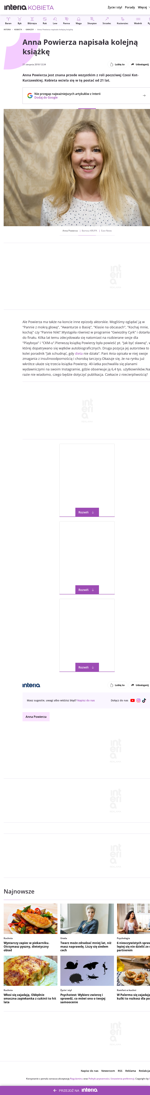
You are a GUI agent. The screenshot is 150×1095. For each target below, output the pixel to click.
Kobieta (18, 29)
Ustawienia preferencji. (122, 1078)
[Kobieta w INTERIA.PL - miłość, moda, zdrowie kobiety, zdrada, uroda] (41, 7)
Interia (7, 29)
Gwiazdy (30, 29)
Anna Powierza (36, 717)
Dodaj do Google (65, 97)
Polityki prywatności (99, 1078)
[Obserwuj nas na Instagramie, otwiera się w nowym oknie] (138, 700)
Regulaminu (76, 1078)
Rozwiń (83, 512)
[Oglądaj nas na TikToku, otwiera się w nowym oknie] (144, 700)
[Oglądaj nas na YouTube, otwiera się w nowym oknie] (133, 700)
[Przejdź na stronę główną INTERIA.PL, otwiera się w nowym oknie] (15, 7)
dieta (79, 353)
